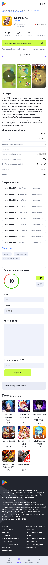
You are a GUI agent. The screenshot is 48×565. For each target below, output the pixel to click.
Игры (21, 10)
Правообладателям (10, 544)
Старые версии (24, 54)
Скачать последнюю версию (18, 43)
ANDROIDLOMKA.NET (8, 10)
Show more (7, 248)
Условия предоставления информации (9, 529)
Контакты (6, 548)
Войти (43, 4)
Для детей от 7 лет (11, 258)
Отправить (18, 372)
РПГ (28, 10)
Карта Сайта (7, 551)
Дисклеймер (7, 541)
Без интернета (21, 254)
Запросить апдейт (39, 49)
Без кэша (7, 254)
